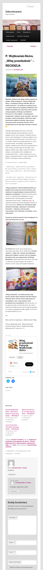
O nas (18, 32)
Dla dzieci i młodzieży (23, 36)
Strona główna (10, 32)
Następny (34, 46)
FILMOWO (23, 40)
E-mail (12, 552)
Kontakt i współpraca (11, 40)
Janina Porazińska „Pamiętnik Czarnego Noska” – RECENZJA (12, 427)
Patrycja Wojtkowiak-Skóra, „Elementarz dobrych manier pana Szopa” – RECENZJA (12, 413)
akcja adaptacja (17, 441)
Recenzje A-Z (26, 32)
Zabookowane (14, 11)
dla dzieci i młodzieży (17, 439)
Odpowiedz (12, 474)
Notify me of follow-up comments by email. (21, 567)
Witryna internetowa (14, 562)
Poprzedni (9, 46)
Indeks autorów (10, 36)
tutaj (30, 200)
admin (14, 445)
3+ (27, 439)
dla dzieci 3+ (26, 441)
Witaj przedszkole (21, 443)
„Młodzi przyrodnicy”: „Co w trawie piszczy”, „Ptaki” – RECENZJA (28, 412)
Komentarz (13, 517)
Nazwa (12, 542)
